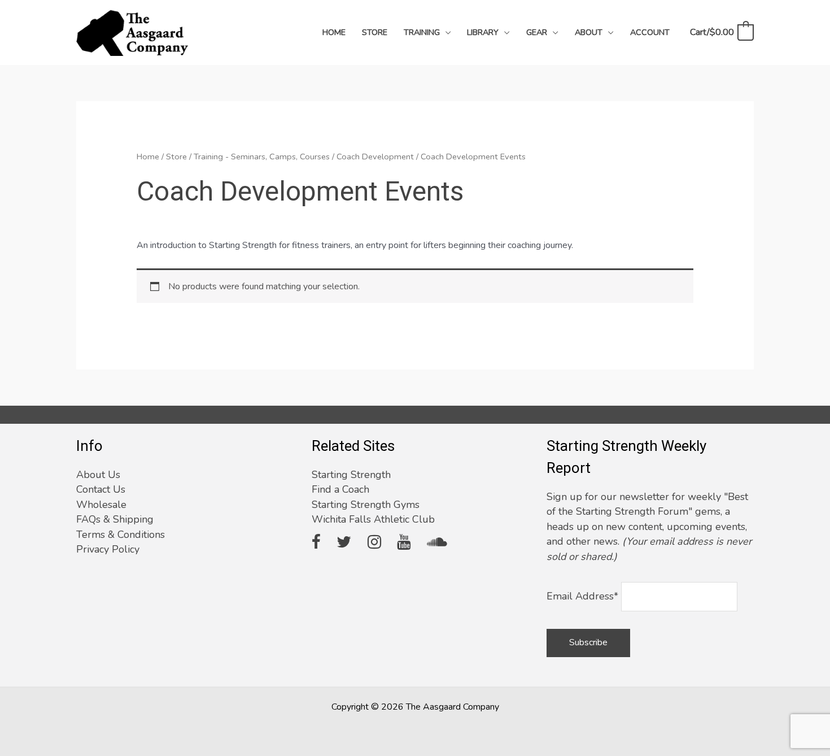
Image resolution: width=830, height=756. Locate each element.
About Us (98, 474)
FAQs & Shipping (115, 519)
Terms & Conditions (120, 534)
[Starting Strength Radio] (437, 543)
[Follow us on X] (344, 543)
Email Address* (582, 596)
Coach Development (375, 156)
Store (176, 156)
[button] (445, 32)
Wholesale (101, 504)
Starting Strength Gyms (366, 504)
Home (148, 156)
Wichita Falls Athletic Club (373, 519)
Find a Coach (340, 489)
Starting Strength (351, 474)
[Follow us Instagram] (374, 543)
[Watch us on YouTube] (403, 543)
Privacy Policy (107, 549)
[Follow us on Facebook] (316, 543)
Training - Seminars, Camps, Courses (262, 156)
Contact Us (100, 489)
